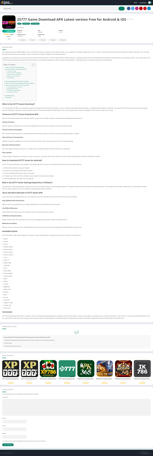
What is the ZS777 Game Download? (15, 67)
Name (4, 418)
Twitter (32, 40)
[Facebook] (128, 8)
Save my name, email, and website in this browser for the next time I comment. (25, 441)
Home (19, 16)
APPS (135, 2)
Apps (23, 16)
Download (10, 31)
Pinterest (43, 40)
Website (4, 434)
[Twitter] (132, 8)
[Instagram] (137, 8)
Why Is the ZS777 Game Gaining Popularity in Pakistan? (20, 83)
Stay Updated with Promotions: (15, 87)
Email (4, 426)
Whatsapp (63, 40)
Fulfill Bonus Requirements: (14, 90)
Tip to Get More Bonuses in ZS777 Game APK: (17, 85)
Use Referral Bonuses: (13, 88)
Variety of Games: (12, 71)
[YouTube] (141, 8)
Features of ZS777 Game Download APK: (16, 69)
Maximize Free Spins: (13, 92)
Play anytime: (11, 77)
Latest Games (35, 23)
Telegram (53, 40)
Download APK (77, 332)
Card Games (143, 2)
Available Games (10, 95)
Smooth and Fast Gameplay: (14, 72)
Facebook (23, 40)
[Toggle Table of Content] (33, 64)
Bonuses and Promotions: (14, 76)
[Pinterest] (145, 8)
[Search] (121, 9)
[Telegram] (149, 8)
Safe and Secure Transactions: (15, 74)
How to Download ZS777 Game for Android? (17, 81)
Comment (5, 397)
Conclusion (9, 97)
